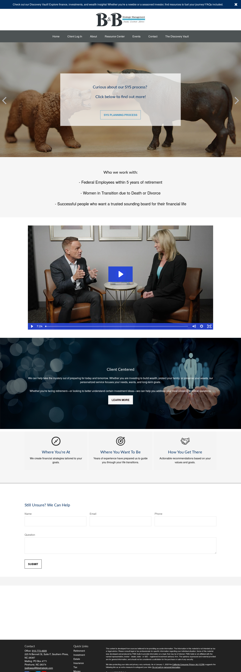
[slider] (117, 326)
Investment (79, 654)
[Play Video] (32, 326)
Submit (33, 564)
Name (28, 514)
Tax (75, 667)
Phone (158, 514)
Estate (76, 659)
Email (93, 514)
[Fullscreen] (209, 326)
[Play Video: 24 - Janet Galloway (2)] (120, 274)
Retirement (79, 650)
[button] (56, 36)
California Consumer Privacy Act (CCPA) (188, 664)
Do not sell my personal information (166, 667)
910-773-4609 (39, 650)
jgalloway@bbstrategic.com (39, 668)
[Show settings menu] (201, 326)
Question (30, 535)
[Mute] (194, 326)
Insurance (78, 663)
